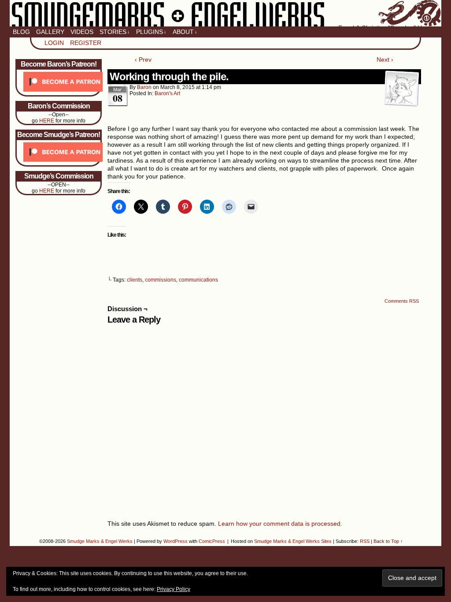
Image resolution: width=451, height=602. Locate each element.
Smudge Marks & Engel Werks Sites (293, 541)
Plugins (151, 31)
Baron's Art (167, 93)
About (185, 31)
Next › (385, 59)
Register (85, 42)
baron (144, 87)
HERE (46, 121)
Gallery (50, 31)
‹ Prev (143, 59)
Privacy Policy (173, 589)
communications (198, 280)
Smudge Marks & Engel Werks (225, 13)
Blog (21, 31)
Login (54, 42)
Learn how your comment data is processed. (280, 523)
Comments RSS (401, 301)
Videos (81, 31)
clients (134, 280)
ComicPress (212, 541)
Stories (115, 31)
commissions (160, 280)
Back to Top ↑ (388, 541)
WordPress (175, 541)
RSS (365, 541)
